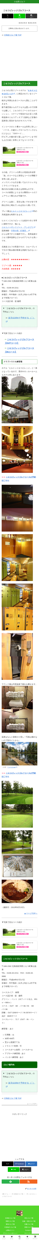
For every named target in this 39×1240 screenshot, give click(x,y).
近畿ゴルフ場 (28, 1224)
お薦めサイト (10, 1230)
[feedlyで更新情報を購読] (10, 1181)
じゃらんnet (11, 767)
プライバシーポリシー (10, 1233)
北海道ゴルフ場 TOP (13, 35)
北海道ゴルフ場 (10, 1218)
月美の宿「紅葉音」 (19, 231)
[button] (31, 16)
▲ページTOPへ (30, 913)
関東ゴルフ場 (10, 1221)
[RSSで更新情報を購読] (28, 1181)
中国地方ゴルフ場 (10, 1227)
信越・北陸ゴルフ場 (28, 1221)
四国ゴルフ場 (28, 1227)
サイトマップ (28, 1233)
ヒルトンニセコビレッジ (21, 211)
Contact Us (28, 1230)
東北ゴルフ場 (28, 1218)
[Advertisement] (19, 58)
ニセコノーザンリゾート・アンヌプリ (17, 227)
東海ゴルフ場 (10, 1224)
